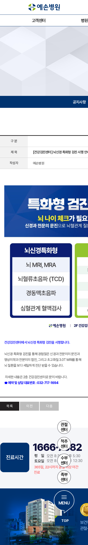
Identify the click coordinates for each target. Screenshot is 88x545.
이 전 (29, 406)
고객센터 (38, 20)
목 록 (9, 406)
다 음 (49, 406)
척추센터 (64, 444)
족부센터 (64, 477)
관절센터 (64, 427)
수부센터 (64, 460)
